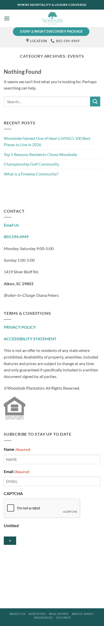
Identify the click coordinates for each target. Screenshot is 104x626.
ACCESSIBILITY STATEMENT (30, 338)
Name (17, 449)
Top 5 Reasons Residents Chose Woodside (41, 154)
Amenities (37, 614)
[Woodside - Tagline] (52, 18)
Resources (43, 617)
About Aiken (83, 614)
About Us (17, 614)
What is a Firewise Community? (31, 173)
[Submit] (95, 101)
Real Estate (59, 614)
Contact (63, 617)
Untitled (11, 525)
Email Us (11, 224)
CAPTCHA (13, 493)
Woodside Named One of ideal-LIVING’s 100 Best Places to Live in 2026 (47, 141)
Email (16, 471)
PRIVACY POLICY (20, 327)
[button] (7, 18)
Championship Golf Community (31, 164)
